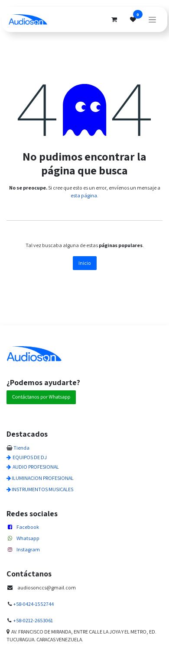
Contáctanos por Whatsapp (41, 397)
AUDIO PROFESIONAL (36, 466)
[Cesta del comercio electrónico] (114, 19)
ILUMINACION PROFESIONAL (43, 478)
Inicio (84, 263)
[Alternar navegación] (152, 19)
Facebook (27, 527)
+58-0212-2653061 (33, 620)
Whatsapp (27, 538)
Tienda (21, 447)
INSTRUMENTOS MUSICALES (42, 489)
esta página (84, 195)
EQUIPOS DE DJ (30, 457)
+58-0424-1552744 (33, 604)
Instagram (28, 549)
